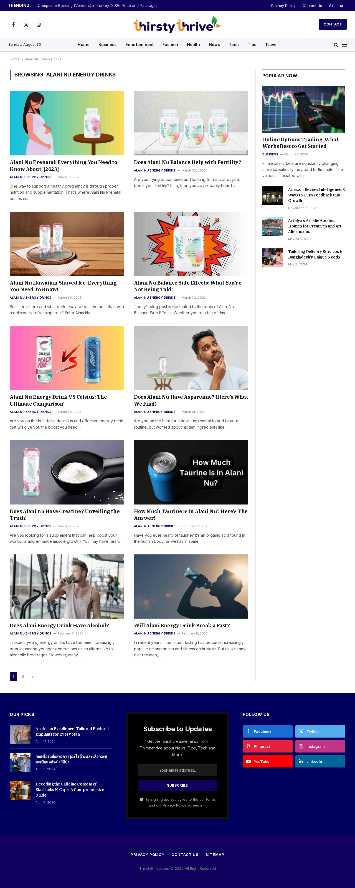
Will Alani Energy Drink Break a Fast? (182, 625)
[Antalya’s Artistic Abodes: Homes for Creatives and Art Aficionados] (272, 226)
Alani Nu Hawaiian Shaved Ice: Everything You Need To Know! (63, 286)
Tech (234, 44)
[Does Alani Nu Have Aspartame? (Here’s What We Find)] (191, 358)
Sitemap (336, 5)
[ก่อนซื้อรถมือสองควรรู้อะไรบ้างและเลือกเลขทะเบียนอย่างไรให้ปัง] (20, 762)
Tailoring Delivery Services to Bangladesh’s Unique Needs (316, 254)
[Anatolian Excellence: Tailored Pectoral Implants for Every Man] (20, 734)
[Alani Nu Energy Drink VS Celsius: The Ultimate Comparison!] (67, 358)
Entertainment (139, 44)
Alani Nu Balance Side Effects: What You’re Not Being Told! (187, 286)
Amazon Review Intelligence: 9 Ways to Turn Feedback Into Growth (316, 195)
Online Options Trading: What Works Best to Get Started (300, 142)
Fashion (170, 44)
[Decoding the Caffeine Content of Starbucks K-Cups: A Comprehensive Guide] (20, 790)
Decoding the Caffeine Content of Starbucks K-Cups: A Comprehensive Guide (70, 790)
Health (193, 44)
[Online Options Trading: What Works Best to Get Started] (303, 109)
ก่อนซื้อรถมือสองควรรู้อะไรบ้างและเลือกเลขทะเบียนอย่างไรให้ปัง (71, 759)
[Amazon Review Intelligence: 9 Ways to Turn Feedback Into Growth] (272, 195)
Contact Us (312, 5)
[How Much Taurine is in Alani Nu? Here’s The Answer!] (191, 472)
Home (84, 44)
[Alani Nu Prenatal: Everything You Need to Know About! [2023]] (67, 123)
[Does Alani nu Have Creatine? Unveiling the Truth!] (67, 472)
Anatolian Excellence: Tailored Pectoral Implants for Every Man (72, 731)
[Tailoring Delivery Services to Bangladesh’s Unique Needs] (272, 257)
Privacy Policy (283, 5)
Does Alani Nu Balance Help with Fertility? (187, 162)
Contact (333, 24)
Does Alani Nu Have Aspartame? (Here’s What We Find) (191, 400)
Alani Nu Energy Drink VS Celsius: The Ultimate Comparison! (58, 400)
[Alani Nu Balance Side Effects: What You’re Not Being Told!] (191, 244)
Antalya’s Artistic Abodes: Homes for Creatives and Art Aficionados (314, 226)
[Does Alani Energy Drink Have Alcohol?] (67, 586)
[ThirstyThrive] (177, 24)
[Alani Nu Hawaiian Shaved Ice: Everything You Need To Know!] (67, 244)
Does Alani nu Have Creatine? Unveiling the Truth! (65, 514)
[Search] (336, 45)
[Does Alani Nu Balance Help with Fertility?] (191, 123)
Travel (271, 44)
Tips (252, 44)
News (214, 44)
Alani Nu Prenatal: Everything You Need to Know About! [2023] (63, 165)
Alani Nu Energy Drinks (30, 177)
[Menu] (344, 45)
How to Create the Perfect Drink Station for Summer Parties (91, 5)
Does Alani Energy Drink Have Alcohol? (59, 625)
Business (107, 44)
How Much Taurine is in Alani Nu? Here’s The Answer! (191, 514)
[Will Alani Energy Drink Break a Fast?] (191, 586)
